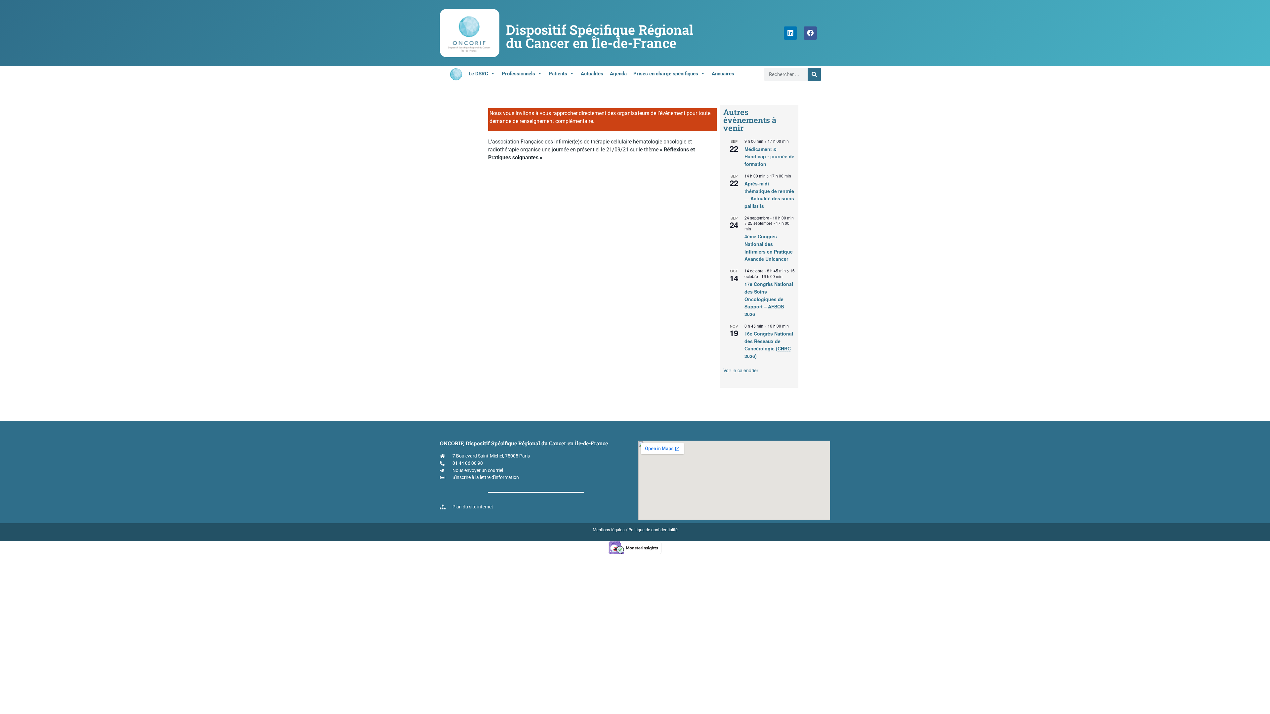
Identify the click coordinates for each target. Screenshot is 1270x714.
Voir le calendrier (740, 370)
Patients (558, 74)
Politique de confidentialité (653, 529)
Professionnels (518, 74)
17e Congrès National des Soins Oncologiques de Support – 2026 (768, 299)
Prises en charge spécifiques (665, 74)
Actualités (592, 74)
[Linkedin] (790, 33)
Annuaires (723, 74)
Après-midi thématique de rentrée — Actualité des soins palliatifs (769, 194)
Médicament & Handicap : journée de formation (769, 156)
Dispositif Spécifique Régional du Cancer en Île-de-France (600, 36)
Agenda (618, 74)
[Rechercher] (814, 74)
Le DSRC (478, 74)
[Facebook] (810, 33)
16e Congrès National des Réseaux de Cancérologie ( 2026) (768, 344)
